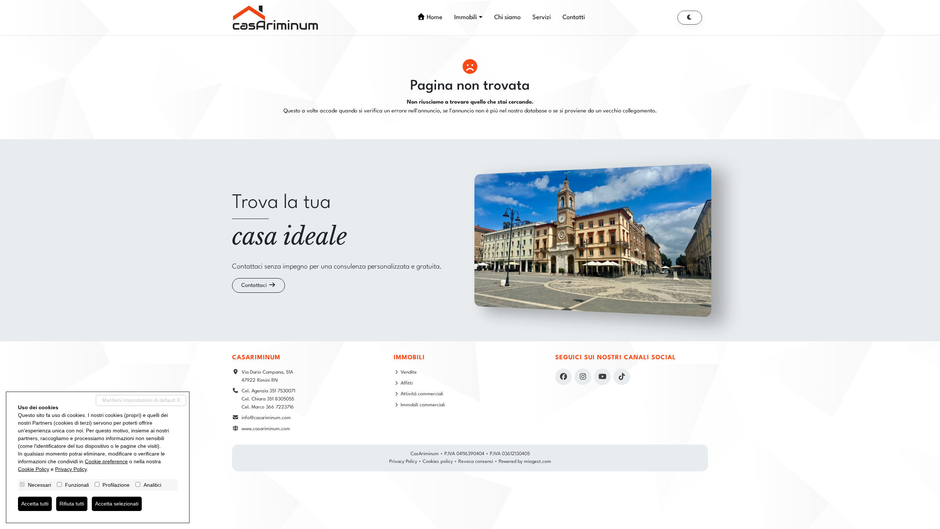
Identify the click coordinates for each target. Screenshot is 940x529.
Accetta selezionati (116, 504)
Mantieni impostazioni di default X (141, 400)
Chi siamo (507, 17)
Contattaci (254, 285)
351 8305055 (280, 399)
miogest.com (537, 461)
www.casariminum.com (266, 429)
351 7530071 (282, 391)
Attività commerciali (422, 394)
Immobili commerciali (423, 405)
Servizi (541, 17)
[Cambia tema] (689, 17)
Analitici (152, 485)
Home (433, 17)
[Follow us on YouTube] (602, 376)
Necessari (39, 485)
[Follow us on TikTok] (622, 376)
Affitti (407, 383)
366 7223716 (280, 407)
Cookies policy (438, 461)
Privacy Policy (403, 461)
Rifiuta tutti (71, 504)
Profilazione (116, 485)
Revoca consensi (475, 461)
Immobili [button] (465, 17)
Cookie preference (106, 461)
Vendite (409, 372)
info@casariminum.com (266, 417)
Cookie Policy (33, 469)
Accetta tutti (34, 504)
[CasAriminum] (275, 17)
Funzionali (77, 485)
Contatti (574, 17)
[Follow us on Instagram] (583, 376)
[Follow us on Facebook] (563, 376)
